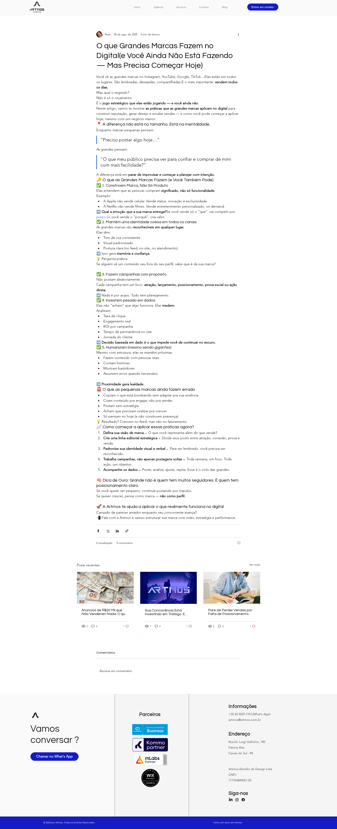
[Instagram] (237, 800)
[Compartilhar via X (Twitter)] (108, 531)
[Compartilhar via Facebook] (98, 531)
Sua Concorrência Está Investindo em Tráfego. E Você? (165, 612)
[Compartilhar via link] (127, 531)
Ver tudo (255, 564)
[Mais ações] (238, 34)
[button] (184, 7)
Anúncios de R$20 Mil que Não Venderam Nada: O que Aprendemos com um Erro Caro (104, 612)
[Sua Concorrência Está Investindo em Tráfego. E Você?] (168, 588)
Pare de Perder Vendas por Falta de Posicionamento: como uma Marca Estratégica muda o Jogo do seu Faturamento (231, 612)
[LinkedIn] (231, 800)
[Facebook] (243, 800)
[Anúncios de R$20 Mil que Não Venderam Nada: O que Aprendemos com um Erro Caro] (105, 588)
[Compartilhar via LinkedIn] (117, 531)
